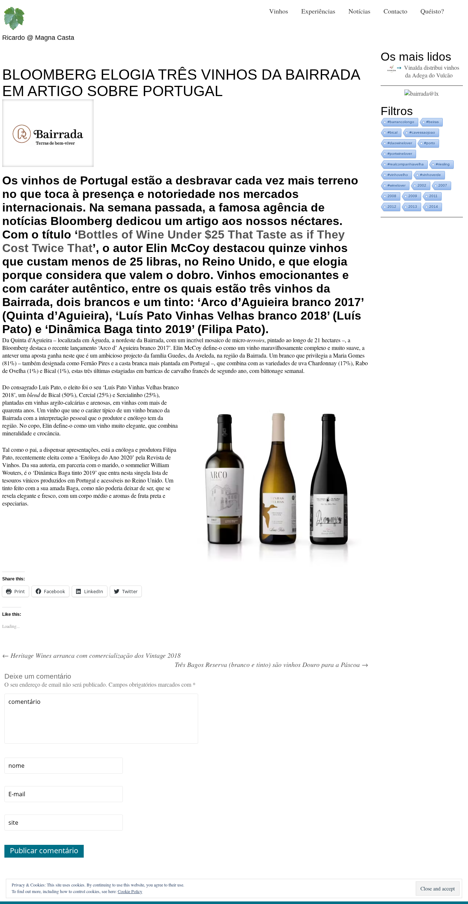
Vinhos (278, 11)
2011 (433, 196)
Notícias (359, 11)
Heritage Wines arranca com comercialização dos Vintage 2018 (91, 655)
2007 (442, 185)
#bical (392, 132)
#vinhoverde (430, 175)
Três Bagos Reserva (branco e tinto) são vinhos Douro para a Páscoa (271, 664)
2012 (392, 207)
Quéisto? (432, 11)
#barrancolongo (401, 122)
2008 (392, 196)
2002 (422, 185)
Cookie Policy (130, 891)
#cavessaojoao (422, 132)
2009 (412, 196)
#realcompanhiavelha (406, 164)
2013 (412, 207)
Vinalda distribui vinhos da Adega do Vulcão (431, 71)
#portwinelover (400, 154)
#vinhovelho (398, 175)
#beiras (432, 122)
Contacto (395, 11)
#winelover (396, 185)
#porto (429, 143)
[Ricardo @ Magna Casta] (14, 18)
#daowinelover (400, 143)
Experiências (318, 11)
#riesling (443, 164)
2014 (433, 207)
